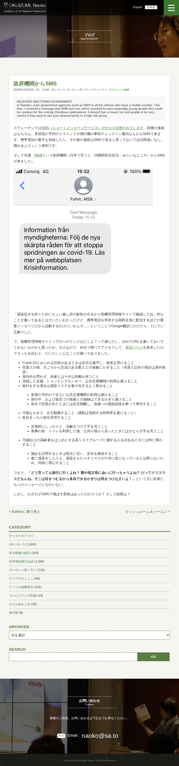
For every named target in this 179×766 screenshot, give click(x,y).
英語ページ (134, 347)
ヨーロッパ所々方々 (78, 89)
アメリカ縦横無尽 (21, 587)
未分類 (13, 612)
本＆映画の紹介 (19, 553)
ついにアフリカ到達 (22, 595)
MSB (38, 155)
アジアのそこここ (21, 578)
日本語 (151, 7)
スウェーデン (99, 89)
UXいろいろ (58, 89)
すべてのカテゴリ (21, 536)
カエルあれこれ (19, 604)
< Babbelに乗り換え (24, 511)
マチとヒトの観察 (118, 89)
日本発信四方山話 (21, 561)
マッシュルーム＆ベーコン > (147, 511)
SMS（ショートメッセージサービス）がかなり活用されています (92, 128)
